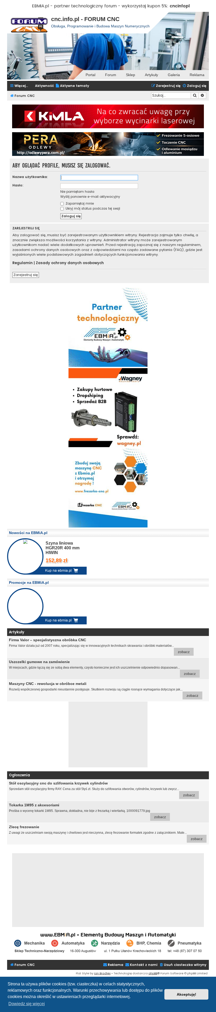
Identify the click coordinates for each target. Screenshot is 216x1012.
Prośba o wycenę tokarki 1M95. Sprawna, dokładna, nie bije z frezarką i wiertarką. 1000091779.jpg (87, 811)
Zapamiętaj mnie (79, 203)
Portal (90, 75)
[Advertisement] (108, 734)
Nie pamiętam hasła (77, 192)
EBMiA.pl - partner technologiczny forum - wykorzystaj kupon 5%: (100, 6)
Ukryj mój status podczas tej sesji (92, 208)
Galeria (174, 75)
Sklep (130, 75)
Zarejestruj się (25, 274)
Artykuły (151, 75)
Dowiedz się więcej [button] (26, 1003)
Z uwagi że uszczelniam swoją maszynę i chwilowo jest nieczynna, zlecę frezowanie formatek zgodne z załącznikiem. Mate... (106, 833)
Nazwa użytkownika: (30, 177)
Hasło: (17, 185)
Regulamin (22, 263)
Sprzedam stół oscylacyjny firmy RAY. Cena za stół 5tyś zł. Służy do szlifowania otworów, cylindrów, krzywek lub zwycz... (102, 789)
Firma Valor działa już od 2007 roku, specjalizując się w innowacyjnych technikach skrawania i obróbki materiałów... (99, 646)
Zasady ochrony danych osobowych (70, 263)
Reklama (197, 75)
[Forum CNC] (29, 22)
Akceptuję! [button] (186, 994)
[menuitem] (72, 86)
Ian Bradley (102, 973)
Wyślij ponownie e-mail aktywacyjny (90, 197)
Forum (110, 75)
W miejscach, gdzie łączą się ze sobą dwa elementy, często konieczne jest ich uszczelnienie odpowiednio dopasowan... (102, 668)
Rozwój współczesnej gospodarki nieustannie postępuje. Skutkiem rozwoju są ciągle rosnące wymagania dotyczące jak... (103, 690)
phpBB (153, 973)
